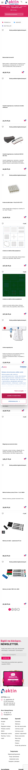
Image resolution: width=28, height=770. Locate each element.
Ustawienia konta (14, 759)
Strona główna (5, 6)
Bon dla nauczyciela (20, 726)
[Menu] (2, 2)
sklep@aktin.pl (8, 714)
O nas (2, 724)
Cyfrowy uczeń (19, 728)
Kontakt (3, 721)
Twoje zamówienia (14, 756)
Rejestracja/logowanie (14, 754)
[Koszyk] (26, 2)
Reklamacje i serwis (6, 733)
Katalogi (17, 740)
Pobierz (17, 743)
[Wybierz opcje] (23, 72)
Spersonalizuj (13, 401)
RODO (2, 731)
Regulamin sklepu (6, 726)
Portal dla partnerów (20, 745)
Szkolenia (17, 721)
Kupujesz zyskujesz (14, 761)
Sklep (12, 6)
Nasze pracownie (19, 736)
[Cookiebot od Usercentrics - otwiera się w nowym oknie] (20, 367)
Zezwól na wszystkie (14, 395)
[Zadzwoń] (21, 2)
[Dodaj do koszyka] (24, 121)
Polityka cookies (5, 728)
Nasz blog (18, 738)
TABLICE (17, 6)
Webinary (17, 724)
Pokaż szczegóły (19, 390)
